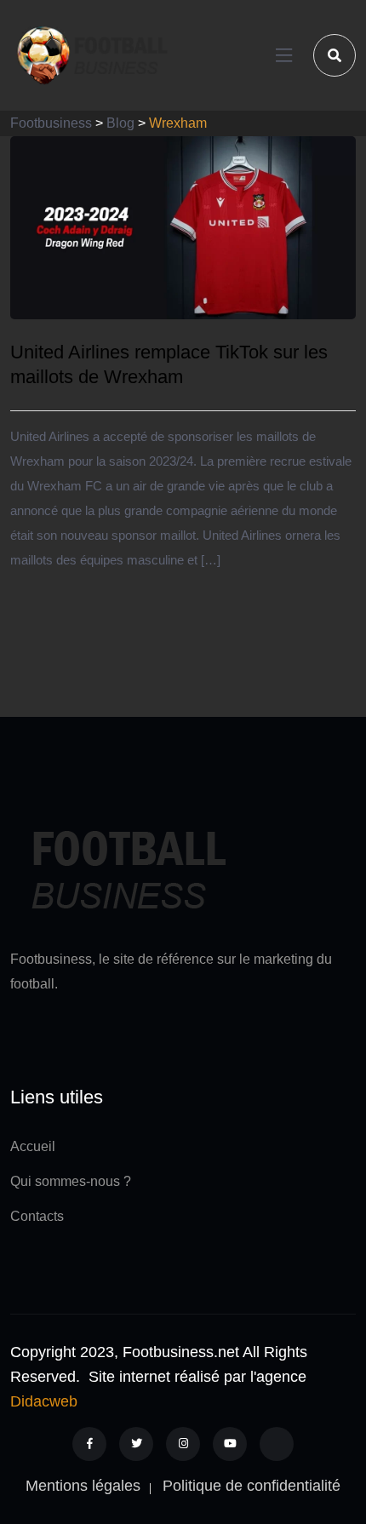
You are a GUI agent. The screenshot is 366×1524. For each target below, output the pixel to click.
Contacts (37, 1216)
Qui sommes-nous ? (70, 1181)
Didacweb (43, 1401)
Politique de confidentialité (251, 1485)
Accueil (32, 1146)
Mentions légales (83, 1485)
